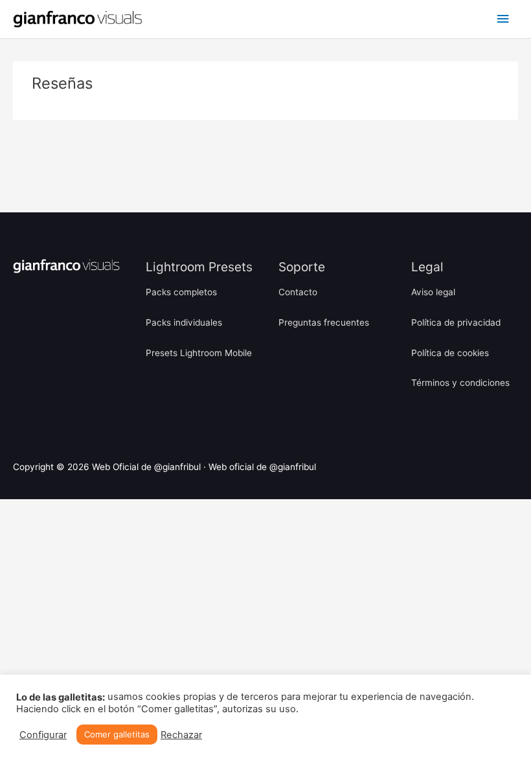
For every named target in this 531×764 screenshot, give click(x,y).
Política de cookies (450, 353)
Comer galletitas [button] (117, 734)
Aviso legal (433, 292)
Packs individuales (184, 322)
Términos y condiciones (460, 382)
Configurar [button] (43, 735)
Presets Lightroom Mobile (199, 353)
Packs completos (181, 292)
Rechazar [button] (181, 735)
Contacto (297, 292)
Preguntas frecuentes (323, 322)
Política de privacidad (456, 322)
